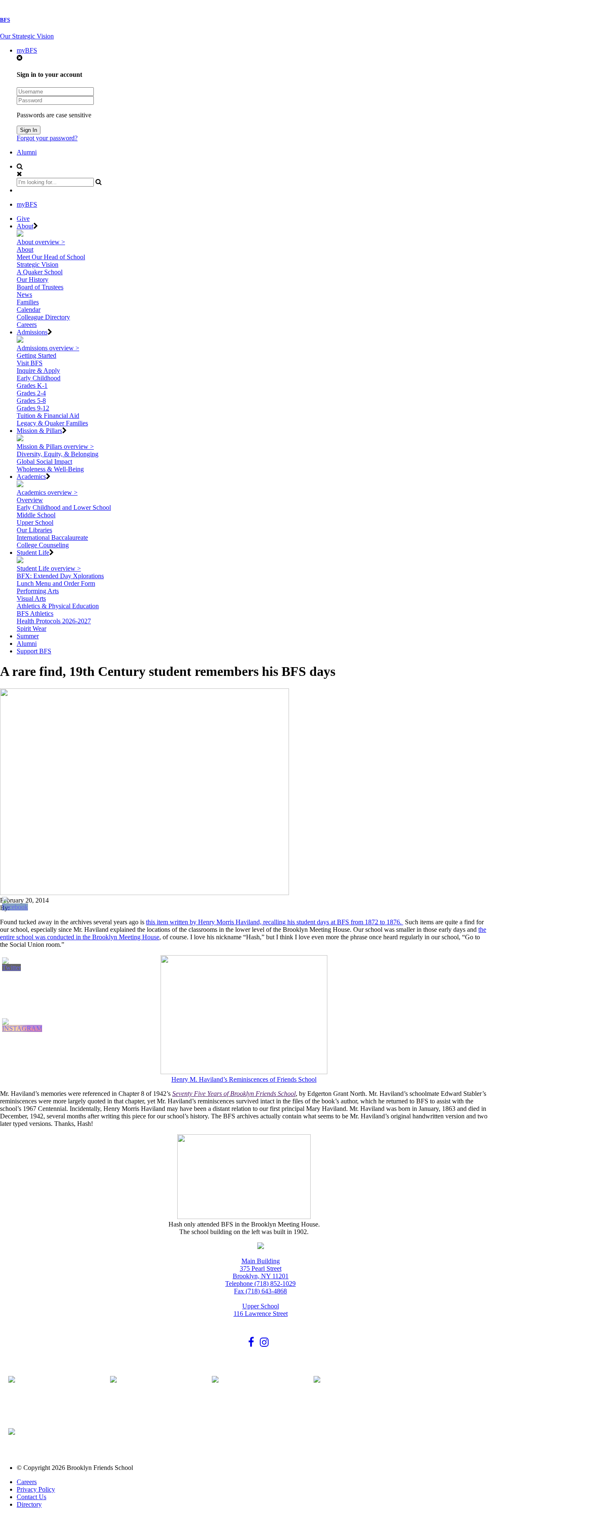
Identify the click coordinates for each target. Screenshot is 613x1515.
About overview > (41, 241)
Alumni (27, 152)
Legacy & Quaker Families (52, 423)
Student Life (33, 552)
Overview (30, 499)
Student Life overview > (49, 568)
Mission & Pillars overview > (55, 446)
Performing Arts (38, 590)
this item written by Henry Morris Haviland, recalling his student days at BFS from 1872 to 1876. (274, 922)
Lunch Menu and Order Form (56, 583)
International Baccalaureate (52, 537)
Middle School (36, 514)
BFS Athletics (35, 613)
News (24, 294)
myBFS (27, 50)
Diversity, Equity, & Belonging (57, 454)
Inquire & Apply (38, 370)
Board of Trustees (40, 287)
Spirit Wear (31, 628)
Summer (28, 636)
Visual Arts (31, 598)
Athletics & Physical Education (58, 606)
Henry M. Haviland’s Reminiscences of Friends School (244, 1079)
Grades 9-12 (33, 408)
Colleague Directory (43, 317)
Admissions (32, 332)
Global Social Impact (44, 461)
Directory (29, 1504)
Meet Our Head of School (51, 257)
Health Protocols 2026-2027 (54, 621)
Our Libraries (34, 530)
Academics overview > (47, 492)
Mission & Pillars (39, 430)
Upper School (35, 522)
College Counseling (43, 545)
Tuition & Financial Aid (48, 415)
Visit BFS (30, 363)
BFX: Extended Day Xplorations (60, 575)
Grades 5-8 (31, 400)
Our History (32, 279)
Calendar (28, 309)
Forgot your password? (47, 138)
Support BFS (34, 651)
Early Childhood (38, 378)
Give (23, 218)
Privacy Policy (36, 1489)
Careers (27, 324)
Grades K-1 (32, 385)
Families (28, 302)
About (25, 226)
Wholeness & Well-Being (50, 469)
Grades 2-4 (31, 393)
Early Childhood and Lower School (64, 507)
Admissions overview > (48, 348)
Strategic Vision (37, 264)
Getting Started (36, 355)
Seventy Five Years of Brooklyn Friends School (234, 1093)
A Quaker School (40, 272)
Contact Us (31, 1496)
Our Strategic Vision (27, 36)
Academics (31, 476)
